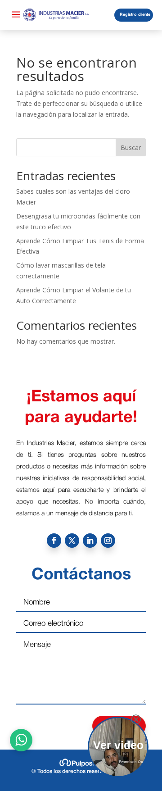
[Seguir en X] (72, 540)
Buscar (131, 147)
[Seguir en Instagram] (108, 540)
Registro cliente (135, 15)
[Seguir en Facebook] (54, 540)
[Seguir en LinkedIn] (90, 540)
